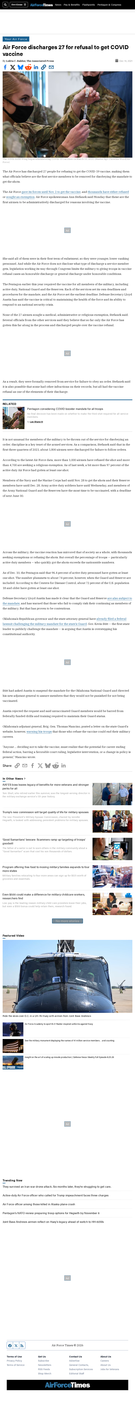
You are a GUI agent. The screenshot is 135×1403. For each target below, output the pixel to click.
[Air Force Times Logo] (41, 4)
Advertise (74, 1360)
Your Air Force (16, 39)
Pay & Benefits (72, 4)
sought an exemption (20, 197)
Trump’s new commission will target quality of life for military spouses (45, 812)
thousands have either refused (108, 192)
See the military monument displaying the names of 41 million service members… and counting (69, 1040)
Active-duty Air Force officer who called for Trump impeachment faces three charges (56, 1195)
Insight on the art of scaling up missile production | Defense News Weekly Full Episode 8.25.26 (69, 1057)
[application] (68, 976)
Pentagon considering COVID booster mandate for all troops (65, 409)
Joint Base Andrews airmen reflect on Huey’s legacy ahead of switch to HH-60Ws (53, 1222)
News (58, 4)
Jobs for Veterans (109, 1369)
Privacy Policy (14, 1360)
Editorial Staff (76, 1373)
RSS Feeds (44, 1369)
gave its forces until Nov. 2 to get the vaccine (51, 192)
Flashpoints (88, 4)
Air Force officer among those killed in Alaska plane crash (39, 1204)
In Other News (13, 778)
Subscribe (43, 1360)
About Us (105, 1365)
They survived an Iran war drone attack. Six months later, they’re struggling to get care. (57, 1186)
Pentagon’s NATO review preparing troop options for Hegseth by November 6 (51, 1213)
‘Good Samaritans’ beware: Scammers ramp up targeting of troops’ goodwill (44, 841)
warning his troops (39, 731)
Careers (104, 1360)
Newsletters (44, 1365)
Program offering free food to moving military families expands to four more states (45, 868)
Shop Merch (44, 1373)
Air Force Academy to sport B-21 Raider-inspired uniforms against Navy (59, 1023)
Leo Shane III (36, 421)
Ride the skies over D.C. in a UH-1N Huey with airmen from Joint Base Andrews (47, 1015)
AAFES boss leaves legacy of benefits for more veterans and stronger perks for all (45, 786)
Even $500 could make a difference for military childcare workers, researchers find (43, 896)
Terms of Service (16, 1365)
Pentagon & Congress (109, 4)
